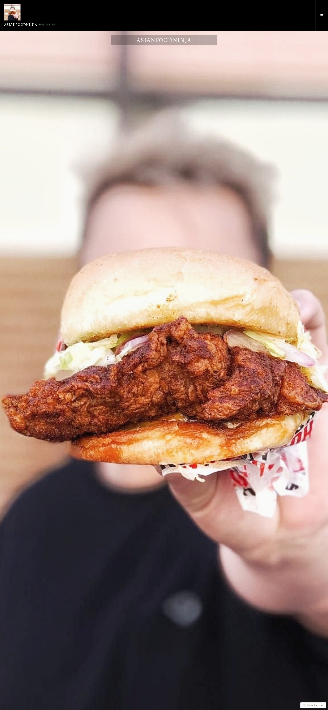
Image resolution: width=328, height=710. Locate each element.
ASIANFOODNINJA (20, 24)
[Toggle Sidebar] (322, 15)
